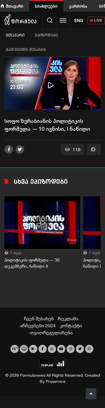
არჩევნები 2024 (38, 325)
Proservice (56, 381)
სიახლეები (46, 6)
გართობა (78, 6)
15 (15, 348)
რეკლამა (68, 318)
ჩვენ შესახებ (39, 318)
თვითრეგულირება (51, 332)
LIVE (98, 20)
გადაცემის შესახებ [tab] (26, 49)
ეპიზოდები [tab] (46, 35)
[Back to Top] (91, 393)
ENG (78, 20)
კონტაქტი (71, 325)
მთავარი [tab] (15, 35)
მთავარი (14, 6)
